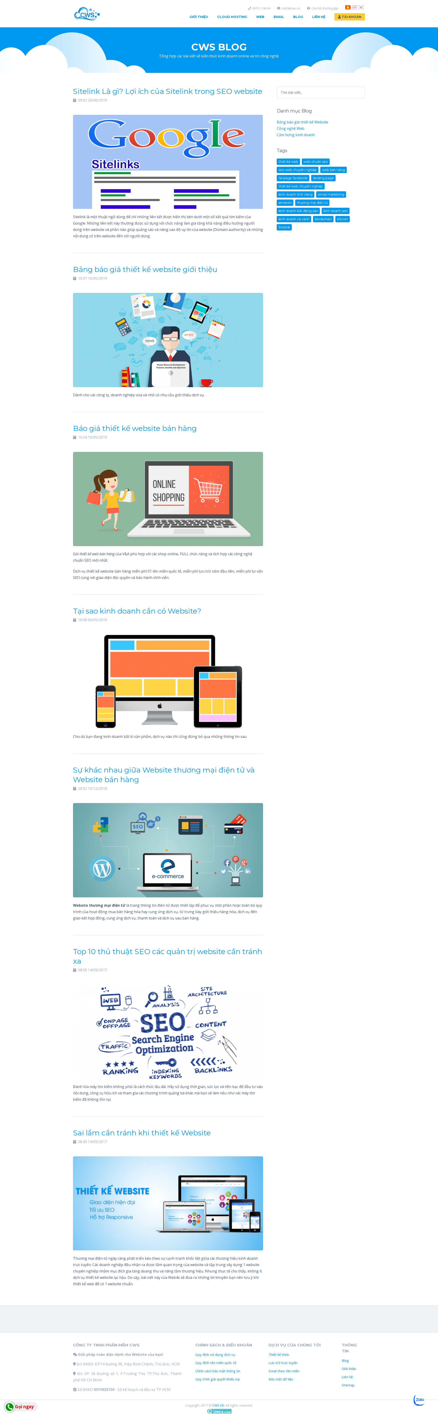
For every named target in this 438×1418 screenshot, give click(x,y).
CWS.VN (218, 1405)
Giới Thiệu (199, 17)
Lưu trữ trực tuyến (283, 1362)
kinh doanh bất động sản (298, 211)
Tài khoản (351, 17)
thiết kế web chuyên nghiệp (301, 186)
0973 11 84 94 (261, 8)
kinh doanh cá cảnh (294, 219)
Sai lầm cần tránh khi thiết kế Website (142, 1132)
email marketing (331, 194)
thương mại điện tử (312, 203)
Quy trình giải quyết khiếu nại (217, 1379)
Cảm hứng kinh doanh (296, 134)
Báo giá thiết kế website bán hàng (135, 428)
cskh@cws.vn (291, 8)
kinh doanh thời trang (296, 194)
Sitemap (348, 1385)
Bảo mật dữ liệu (281, 1379)
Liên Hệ (318, 17)
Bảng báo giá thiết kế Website (302, 122)
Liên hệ (347, 1376)
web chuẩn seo (316, 162)
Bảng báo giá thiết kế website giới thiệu (145, 269)
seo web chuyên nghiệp (298, 170)
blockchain (323, 219)
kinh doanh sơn (335, 211)
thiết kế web (288, 162)
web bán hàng (333, 170)
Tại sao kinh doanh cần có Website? (137, 611)
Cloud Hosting (232, 17)
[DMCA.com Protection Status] (219, 1412)
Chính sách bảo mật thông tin (217, 1371)
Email (279, 17)
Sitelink (284, 227)
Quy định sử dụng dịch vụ (215, 1354)
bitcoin (342, 219)
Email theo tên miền (284, 1371)
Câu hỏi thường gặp (324, 8)
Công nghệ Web (290, 128)
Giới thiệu (349, 1368)
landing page (323, 178)
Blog (298, 17)
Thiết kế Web (279, 1354)
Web (260, 17)
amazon (285, 203)
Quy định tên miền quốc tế (215, 1362)
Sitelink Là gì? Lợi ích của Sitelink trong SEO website (167, 91)
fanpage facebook (293, 178)
